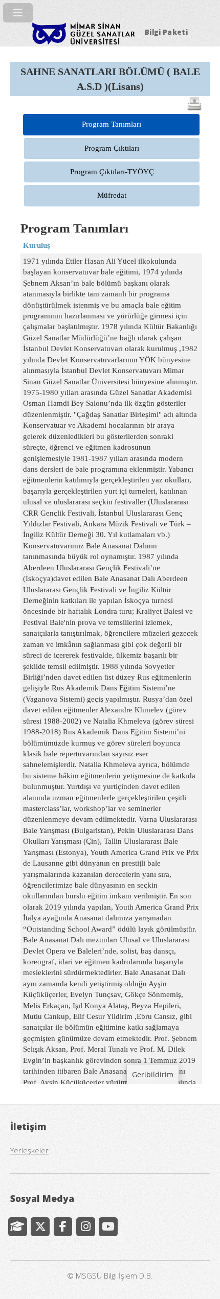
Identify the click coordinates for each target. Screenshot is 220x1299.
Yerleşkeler (29, 1150)
